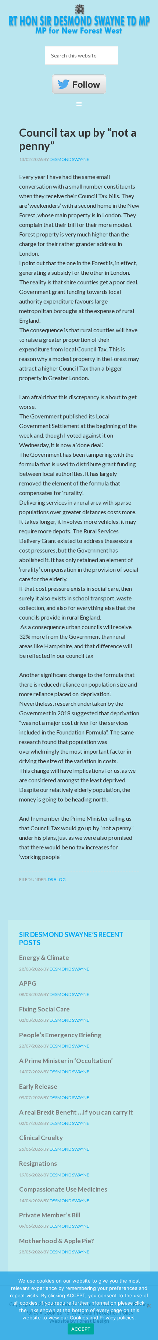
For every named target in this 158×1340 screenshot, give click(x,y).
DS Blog (57, 879)
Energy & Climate (44, 957)
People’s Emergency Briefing (60, 1035)
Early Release (38, 1086)
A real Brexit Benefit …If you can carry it (76, 1112)
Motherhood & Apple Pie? (56, 1241)
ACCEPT (81, 1329)
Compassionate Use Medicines (63, 1189)
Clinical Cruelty (41, 1137)
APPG (27, 983)
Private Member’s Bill (49, 1215)
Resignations (38, 1163)
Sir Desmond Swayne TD (79, 21)
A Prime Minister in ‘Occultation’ (66, 1060)
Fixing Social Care (44, 1009)
